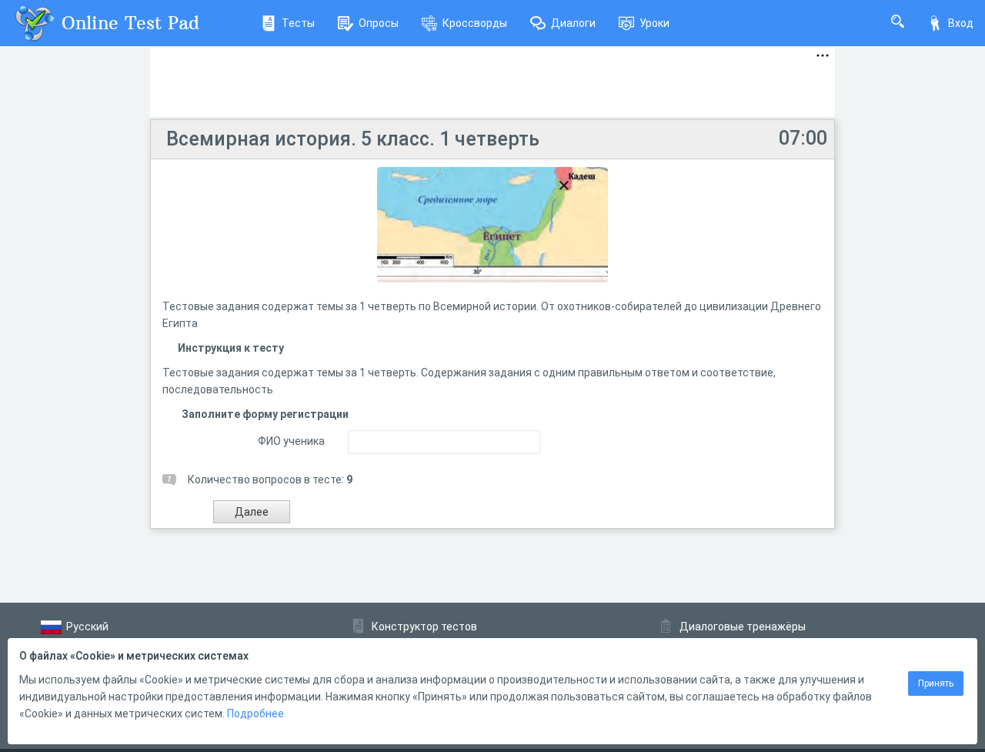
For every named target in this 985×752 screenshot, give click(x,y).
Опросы (379, 23)
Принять (935, 683)
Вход (960, 23)
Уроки (654, 23)
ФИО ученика (291, 441)
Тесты (298, 23)
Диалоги (573, 23)
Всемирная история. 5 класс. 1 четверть (352, 139)
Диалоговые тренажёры (742, 626)
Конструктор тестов (424, 626)
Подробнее (255, 713)
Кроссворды (474, 23)
